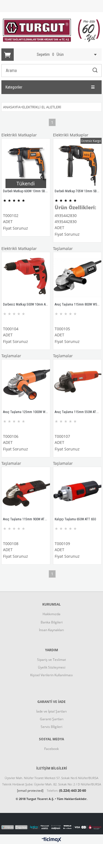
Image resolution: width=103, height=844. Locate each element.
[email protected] (30, 790)
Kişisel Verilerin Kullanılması (51, 675)
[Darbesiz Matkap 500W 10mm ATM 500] (26, 276)
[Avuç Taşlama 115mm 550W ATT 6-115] (77, 383)
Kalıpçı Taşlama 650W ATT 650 (75, 519)
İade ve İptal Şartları (51, 711)
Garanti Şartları (51, 719)
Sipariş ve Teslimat (51, 659)
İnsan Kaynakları (51, 630)
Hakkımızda (51, 614)
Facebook (51, 748)
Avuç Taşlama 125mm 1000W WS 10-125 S (31, 412)
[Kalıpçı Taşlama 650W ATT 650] (77, 491)
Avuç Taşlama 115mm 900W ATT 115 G (29, 519)
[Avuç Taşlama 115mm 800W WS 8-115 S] (77, 276)
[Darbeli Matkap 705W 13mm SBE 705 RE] (77, 163)
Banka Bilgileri (52, 622)
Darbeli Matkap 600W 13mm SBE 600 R (29, 191)
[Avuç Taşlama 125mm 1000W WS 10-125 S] (26, 383)
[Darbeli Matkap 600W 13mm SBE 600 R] (26, 163)
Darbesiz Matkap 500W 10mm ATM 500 (29, 304)
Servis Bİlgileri (51, 726)
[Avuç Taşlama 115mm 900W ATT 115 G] (26, 491)
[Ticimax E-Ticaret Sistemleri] (51, 840)
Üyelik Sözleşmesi (51, 667)
